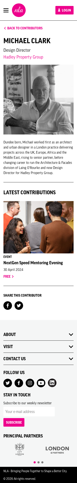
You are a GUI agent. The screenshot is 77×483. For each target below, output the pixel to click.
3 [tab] (42, 462)
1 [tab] (35, 462)
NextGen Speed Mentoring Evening (33, 262)
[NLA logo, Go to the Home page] (19, 10)
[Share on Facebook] (7, 305)
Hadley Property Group (23, 56)
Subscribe (14, 422)
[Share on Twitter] (19, 305)
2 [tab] (38, 462)
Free (7, 276)
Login (66, 10)
